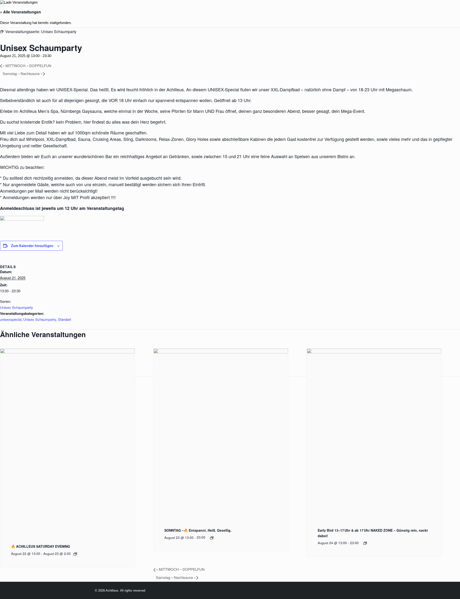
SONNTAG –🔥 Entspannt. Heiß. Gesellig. (197, 530)
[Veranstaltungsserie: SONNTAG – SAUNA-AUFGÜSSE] (211, 537)
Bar (296, 11)
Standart (64, 319)
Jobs (365, 11)
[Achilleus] (14, 11)
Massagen (319, 11)
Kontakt (441, 11)
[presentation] (67, 352)
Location (252, 11)
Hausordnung (408, 11)
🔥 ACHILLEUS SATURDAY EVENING (40, 546)
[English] (176, 11)
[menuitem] (196, 11)
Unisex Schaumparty (16, 307)
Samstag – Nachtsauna (22, 73)
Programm (222, 11)
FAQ (381, 11)
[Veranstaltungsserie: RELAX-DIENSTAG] (365, 543)
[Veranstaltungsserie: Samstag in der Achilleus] (75, 554)
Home (196, 11)
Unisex (345, 11)
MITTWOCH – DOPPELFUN (27, 65)
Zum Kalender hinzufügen (32, 245)
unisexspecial (10, 319)
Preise (277, 11)
